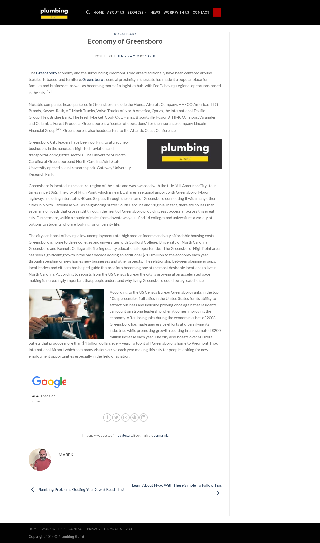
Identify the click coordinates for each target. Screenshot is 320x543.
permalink (161, 435)
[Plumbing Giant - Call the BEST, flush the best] (54, 12)
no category (125, 33)
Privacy (93, 529)
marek (150, 56)
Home (99, 12)
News (155, 12)
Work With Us (176, 12)
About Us (115, 12)
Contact (201, 12)
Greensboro (46, 72)
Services (136, 12)
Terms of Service (118, 529)
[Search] (88, 12)
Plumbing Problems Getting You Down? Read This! (80, 489)
